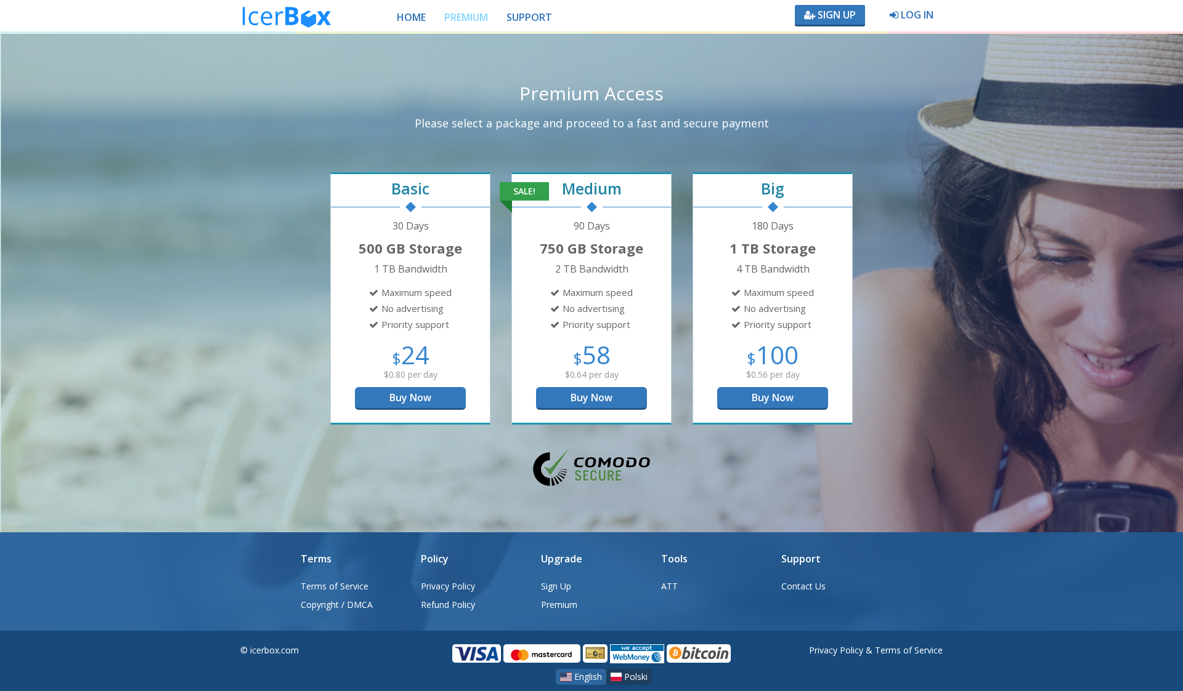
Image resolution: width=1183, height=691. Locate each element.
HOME (411, 17)
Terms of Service (334, 586)
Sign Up (835, 15)
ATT (669, 586)
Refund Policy (448, 604)
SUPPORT (529, 17)
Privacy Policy (448, 586)
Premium (559, 604)
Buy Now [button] (410, 397)
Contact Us (803, 586)
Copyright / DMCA (337, 604)
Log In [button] (915, 15)
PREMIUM (466, 17)
